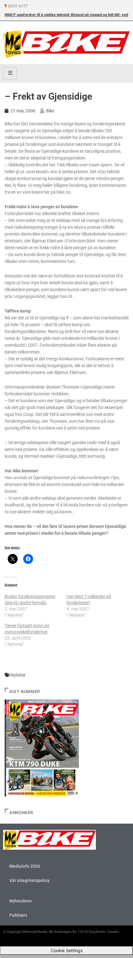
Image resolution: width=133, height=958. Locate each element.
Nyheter (18, 674)
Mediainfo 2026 (24, 866)
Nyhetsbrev (20, 900)
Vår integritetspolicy (29, 880)
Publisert (18, 915)
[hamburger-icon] (10, 73)
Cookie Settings (67, 950)
